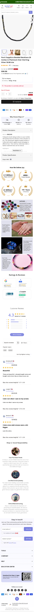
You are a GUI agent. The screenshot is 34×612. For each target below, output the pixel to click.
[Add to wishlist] (31, 21)
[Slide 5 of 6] (31, 52)
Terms (10, 542)
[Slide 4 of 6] (24, 52)
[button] (27, 73)
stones (10, 350)
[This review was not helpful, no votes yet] (23, 382)
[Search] (30, 12)
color (5, 350)
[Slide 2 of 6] (11, 52)
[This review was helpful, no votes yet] (20, 409)
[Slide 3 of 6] (17, 52)
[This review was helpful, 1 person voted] (20, 382)
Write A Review (17, 334)
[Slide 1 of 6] (4, 52)
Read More (16, 150)
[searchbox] (9, 342)
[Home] (10, 6)
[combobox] (15, 12)
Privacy (14, 542)
